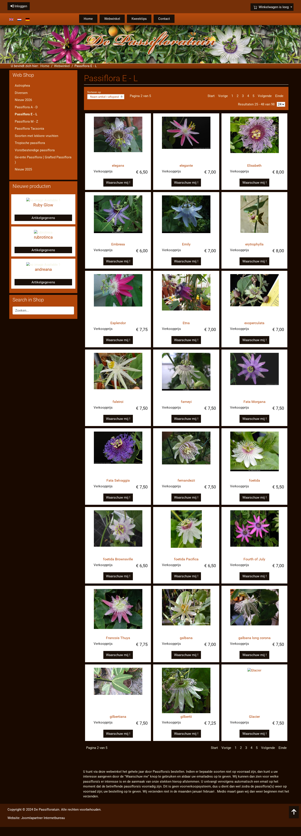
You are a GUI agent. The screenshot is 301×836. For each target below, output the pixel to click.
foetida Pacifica (186, 559)
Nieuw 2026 (23, 100)
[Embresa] (118, 218)
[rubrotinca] (43, 232)
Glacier (254, 716)
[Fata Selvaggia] (118, 454)
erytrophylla (254, 244)
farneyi (186, 402)
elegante (186, 165)
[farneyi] (186, 375)
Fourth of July (254, 559)
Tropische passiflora (30, 143)
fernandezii (186, 480)
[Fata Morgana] (254, 375)
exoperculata (254, 323)
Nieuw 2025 (23, 169)
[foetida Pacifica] (186, 533)
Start (211, 96)
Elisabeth (254, 165)
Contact (164, 19)
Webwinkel (112, 19)
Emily (186, 244)
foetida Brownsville (118, 559)
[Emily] (186, 218)
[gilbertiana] (118, 690)
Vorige (223, 96)
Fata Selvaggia (118, 480)
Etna (186, 323)
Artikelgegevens (43, 218)
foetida (254, 480)
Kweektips (139, 19)
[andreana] (43, 264)
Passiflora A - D (26, 107)
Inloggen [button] (20, 6)
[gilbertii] (186, 690)
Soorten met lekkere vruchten (36, 136)
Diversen (21, 93)
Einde (279, 96)
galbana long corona (254, 638)
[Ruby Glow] (43, 200)
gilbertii (186, 716)
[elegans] (118, 139)
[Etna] (186, 297)
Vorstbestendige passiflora (35, 150)
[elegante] (186, 139)
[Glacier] (254, 690)
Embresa (118, 244)
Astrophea (22, 86)
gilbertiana (118, 716)
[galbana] (186, 611)
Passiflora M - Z (26, 121)
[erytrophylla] (254, 218)
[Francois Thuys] (118, 611)
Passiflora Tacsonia (29, 129)
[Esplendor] (118, 297)
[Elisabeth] (254, 139)
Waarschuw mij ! (118, 183)
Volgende (265, 96)
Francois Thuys (118, 638)
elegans (118, 165)
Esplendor (118, 323)
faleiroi (118, 402)
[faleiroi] (118, 375)
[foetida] (254, 454)
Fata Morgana (254, 402)
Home (88, 19)
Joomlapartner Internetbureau (43, 818)
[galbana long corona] (254, 611)
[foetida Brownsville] (118, 533)
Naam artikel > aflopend (104, 96)
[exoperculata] (254, 297)
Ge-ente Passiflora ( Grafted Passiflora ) (43, 159)
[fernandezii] (186, 454)
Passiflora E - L (26, 114)
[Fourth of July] (254, 533)
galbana (186, 638)
